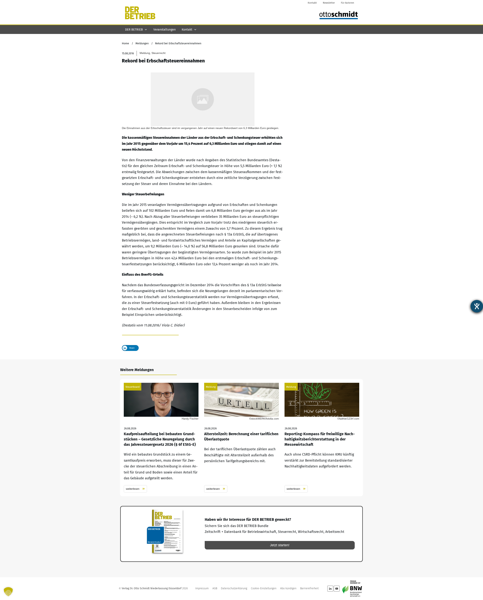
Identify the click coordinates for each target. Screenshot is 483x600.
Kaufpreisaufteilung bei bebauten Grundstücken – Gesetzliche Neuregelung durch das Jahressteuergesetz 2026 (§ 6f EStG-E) (161, 438)
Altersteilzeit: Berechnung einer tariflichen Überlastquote (241, 438)
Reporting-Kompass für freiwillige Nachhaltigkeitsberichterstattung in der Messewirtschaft (322, 438)
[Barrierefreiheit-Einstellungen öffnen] (477, 306)
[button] (8, 591)
